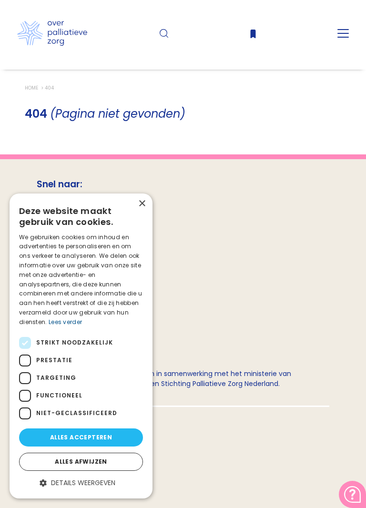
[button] (81, 483)
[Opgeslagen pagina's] (253, 36)
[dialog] (81, 345)
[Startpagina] (52, 43)
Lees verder (65, 322)
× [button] (141, 203)
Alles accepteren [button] (81, 437)
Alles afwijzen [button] (81, 461)
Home (32, 87)
